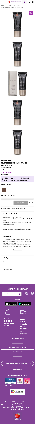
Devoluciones (17, 343)
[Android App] (24, 305)
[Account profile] (29, 2)
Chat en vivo (17, 356)
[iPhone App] (11, 305)
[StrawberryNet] (14, 2)
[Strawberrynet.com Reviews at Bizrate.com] (10, 384)
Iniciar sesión (6, 179)
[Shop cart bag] (33, 2)
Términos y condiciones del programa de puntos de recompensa (17, 405)
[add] (11, 203)
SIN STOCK (21, 203)
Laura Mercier (6, 160)
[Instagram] (32, 293)
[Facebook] (27, 293)
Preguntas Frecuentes (17, 347)
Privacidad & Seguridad (13, 402)
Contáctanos (17, 351)
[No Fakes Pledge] (27, 383)
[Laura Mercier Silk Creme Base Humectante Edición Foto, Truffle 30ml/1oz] (3, 190)
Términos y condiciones (21, 402)
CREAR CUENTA (13, 179)
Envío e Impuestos (17, 338)
